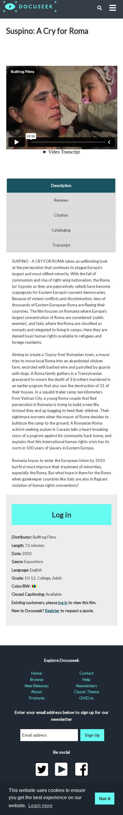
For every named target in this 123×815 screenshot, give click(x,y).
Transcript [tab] (61, 245)
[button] (99, 8)
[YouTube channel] (61, 769)
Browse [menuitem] (36, 679)
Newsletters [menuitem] (86, 685)
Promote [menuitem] (36, 698)
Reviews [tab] (61, 200)
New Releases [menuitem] (37, 685)
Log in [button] (61, 514)
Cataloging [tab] (61, 230)
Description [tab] (61, 185)
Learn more (40, 805)
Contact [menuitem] (86, 673)
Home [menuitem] (36, 673)
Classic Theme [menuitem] (86, 691)
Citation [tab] (61, 215)
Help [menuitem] (86, 679)
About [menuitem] (36, 691)
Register (52, 610)
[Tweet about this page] (41, 769)
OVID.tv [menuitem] (86, 698)
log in (62, 602)
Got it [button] (104, 798)
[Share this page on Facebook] (81, 769)
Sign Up (92, 735)
